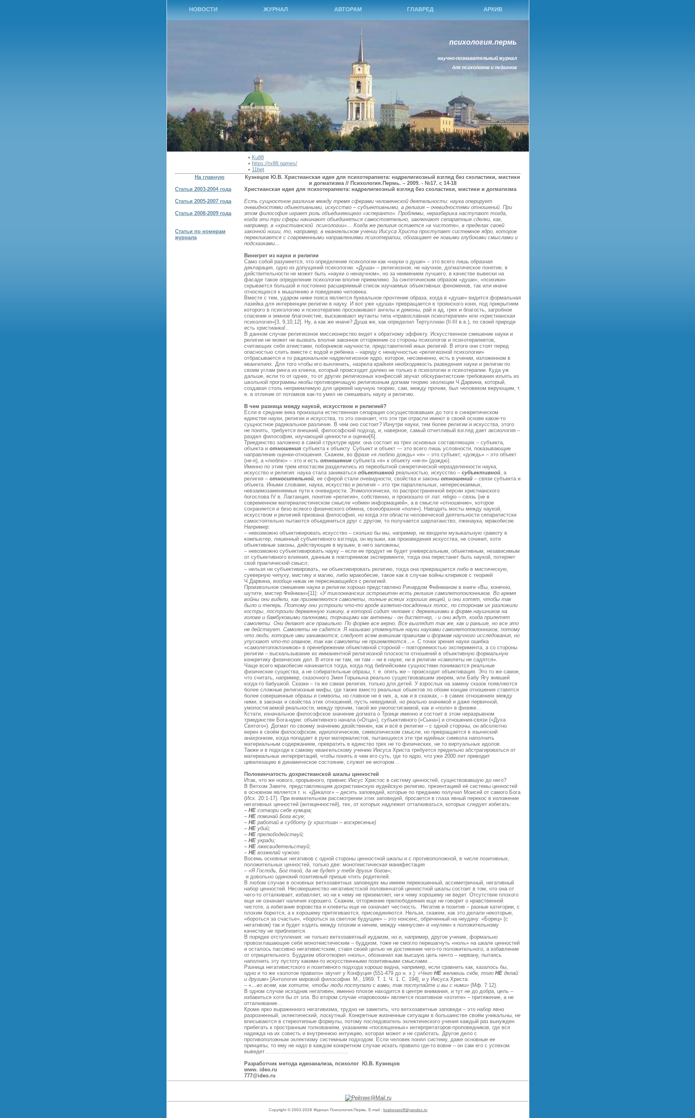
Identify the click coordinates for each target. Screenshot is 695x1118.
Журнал (275, 9)
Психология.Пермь (483, 42)
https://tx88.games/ (274, 163)
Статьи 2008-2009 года (203, 213)
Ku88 (258, 157)
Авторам (348, 9)
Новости (203, 9)
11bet (258, 169)
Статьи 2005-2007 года (203, 201)
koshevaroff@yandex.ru (405, 1110)
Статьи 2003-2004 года (203, 189)
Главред (420, 9)
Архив (492, 9)
